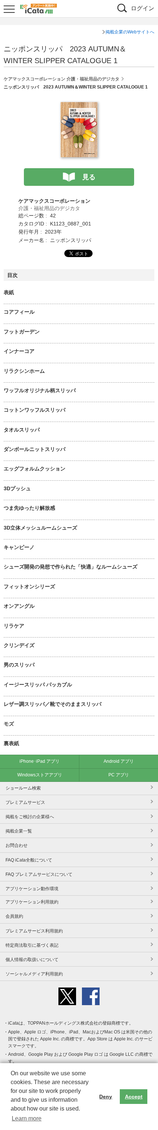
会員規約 (14, 916)
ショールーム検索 (23, 788)
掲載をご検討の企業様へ (30, 816)
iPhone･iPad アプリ (39, 761)
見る (89, 177)
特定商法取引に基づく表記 (32, 945)
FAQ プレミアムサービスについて (39, 874)
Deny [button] (105, 1097)
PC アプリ (118, 774)
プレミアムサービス (25, 802)
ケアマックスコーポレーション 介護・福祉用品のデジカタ (61, 79)
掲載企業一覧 (19, 831)
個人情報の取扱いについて (32, 959)
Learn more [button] (27, 1118)
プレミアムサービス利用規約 (34, 931)
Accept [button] (134, 1097)
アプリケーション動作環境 (32, 888)
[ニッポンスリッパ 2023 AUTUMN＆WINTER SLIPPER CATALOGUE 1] (79, 106)
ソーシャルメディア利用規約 (34, 973)
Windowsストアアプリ (39, 774)
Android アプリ (119, 761)
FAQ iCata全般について (29, 860)
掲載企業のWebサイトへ (129, 32)
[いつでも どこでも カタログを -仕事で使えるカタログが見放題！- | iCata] (38, 8)
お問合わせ (17, 845)
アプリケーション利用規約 (32, 902)
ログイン (142, 8)
